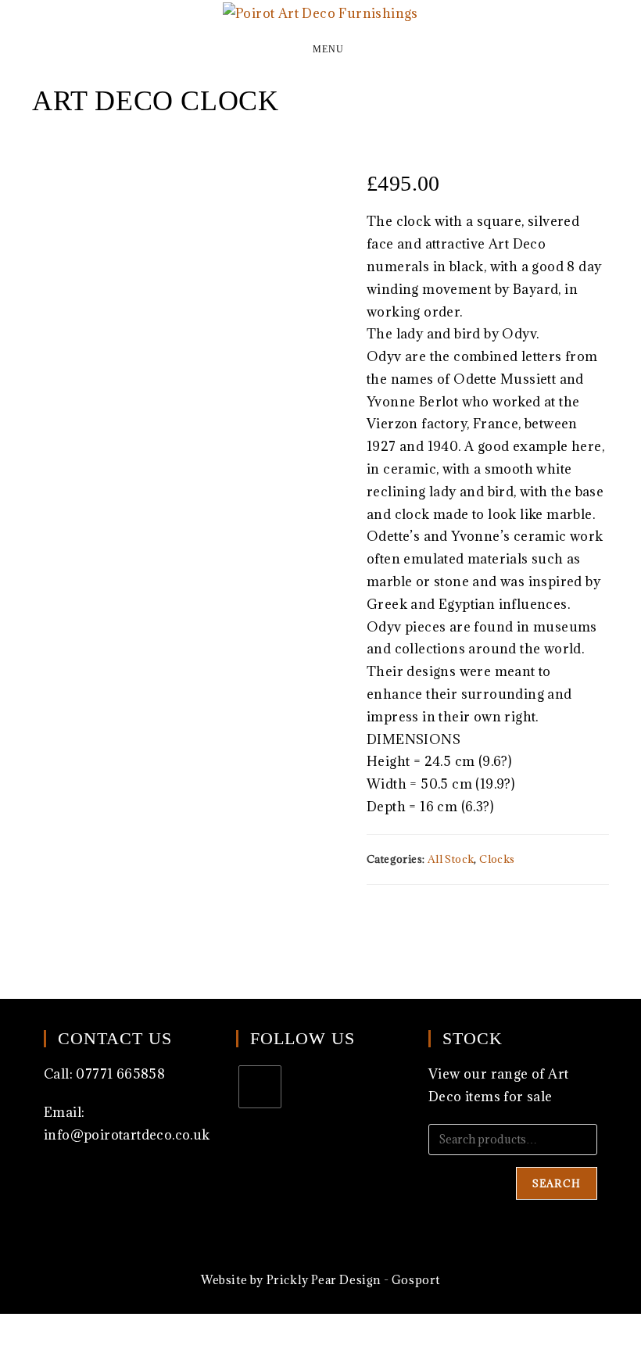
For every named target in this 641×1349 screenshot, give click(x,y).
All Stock (451, 859)
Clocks (496, 859)
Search (556, 1183)
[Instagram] (259, 1086)
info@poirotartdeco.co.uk (127, 1134)
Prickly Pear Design (324, 1279)
